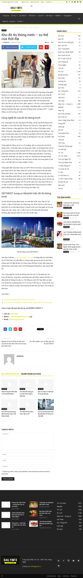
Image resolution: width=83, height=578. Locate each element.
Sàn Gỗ (60, 130)
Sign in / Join (25, 2)
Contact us (49, 2)
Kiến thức (61, 97)
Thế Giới (61, 140)
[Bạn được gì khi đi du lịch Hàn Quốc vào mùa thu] (59, 214)
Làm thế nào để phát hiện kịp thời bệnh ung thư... (45, 523)
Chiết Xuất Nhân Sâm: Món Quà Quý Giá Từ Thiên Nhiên (18, 514)
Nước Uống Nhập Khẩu (66, 120)
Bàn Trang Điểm (64, 49)
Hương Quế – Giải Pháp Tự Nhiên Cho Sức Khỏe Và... (19, 525)
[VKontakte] (80, 1)
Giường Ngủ (62, 84)
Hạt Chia (61, 88)
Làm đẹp (61, 101)
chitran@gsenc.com (16, 319)
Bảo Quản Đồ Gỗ (64, 55)
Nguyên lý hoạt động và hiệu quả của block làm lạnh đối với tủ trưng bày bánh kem (14, 343)
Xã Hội (60, 188)
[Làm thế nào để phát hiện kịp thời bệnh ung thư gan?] (59, 223)
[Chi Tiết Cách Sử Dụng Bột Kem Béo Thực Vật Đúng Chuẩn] (9, 404)
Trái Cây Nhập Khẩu (65, 162)
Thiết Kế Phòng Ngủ (65, 146)
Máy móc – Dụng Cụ (8, 21)
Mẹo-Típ (61, 110)
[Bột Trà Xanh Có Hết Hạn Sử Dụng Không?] (46, 384)
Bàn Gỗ (60, 39)
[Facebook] (69, 1)
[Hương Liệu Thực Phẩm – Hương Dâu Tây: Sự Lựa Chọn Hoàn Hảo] (6, 505)
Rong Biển (61, 123)
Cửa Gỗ (60, 68)
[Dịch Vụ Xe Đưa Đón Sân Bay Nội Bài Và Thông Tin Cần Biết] (46, 404)
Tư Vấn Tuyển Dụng (65, 179)
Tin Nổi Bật (62, 149)
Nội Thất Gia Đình (64, 114)
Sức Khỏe (22, 16)
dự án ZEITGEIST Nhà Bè (24, 257)
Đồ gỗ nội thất (63, 75)
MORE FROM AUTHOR (31, 374)
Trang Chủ (5, 16)
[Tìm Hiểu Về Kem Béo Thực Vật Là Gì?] (28, 404)
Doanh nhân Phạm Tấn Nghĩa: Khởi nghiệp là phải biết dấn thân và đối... (71, 247)
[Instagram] (72, 1)
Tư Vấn (19, 21)
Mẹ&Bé (57, 16)
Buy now (73, 576)
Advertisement (34, 2)
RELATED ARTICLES (10, 374)
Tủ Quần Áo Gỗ (63, 169)
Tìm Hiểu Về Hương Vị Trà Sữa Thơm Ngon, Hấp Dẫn (26, 394)
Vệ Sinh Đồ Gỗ (63, 182)
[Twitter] (75, 1)
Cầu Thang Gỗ (63, 62)
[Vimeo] (77, 1)
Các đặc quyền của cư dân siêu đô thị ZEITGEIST (41, 342)
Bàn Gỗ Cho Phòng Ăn (66, 42)
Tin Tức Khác (62, 156)
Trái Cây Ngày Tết (64, 159)
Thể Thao (32, 16)
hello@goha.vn (36, 566)
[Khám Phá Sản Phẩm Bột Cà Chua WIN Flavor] (9, 384)
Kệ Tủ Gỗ (61, 94)
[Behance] (67, 1)
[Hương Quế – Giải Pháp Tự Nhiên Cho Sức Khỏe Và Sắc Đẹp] (6, 525)
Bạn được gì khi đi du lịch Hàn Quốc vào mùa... (45, 513)
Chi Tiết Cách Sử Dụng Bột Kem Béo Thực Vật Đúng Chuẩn (9, 414)
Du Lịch (40, 16)
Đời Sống (49, 16)
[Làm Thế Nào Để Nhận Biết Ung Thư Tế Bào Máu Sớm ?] (59, 234)
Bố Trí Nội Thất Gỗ (64, 58)
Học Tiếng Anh (63, 91)
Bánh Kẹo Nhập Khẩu (65, 52)
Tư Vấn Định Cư (63, 175)
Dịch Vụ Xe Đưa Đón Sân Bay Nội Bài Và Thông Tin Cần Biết (45, 414)
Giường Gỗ (62, 81)
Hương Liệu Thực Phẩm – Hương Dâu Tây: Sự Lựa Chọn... (19, 504)
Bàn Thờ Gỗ (62, 45)
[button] (78, 18)
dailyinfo (6, 42)
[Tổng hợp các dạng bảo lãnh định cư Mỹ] (59, 204)
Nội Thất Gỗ (62, 117)
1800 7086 (14, 314)
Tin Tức (13, 16)
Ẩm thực (61, 36)
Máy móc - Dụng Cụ (64, 516)
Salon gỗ (61, 127)
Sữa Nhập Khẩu (63, 133)
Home (3, 27)
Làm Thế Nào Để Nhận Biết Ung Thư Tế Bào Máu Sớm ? (72, 234)
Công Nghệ (66, 16)
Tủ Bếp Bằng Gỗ (64, 166)
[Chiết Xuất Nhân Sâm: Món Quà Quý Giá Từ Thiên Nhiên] (6, 515)
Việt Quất (61, 185)
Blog (42, 2)
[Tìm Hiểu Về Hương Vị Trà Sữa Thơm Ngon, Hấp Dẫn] (28, 384)
